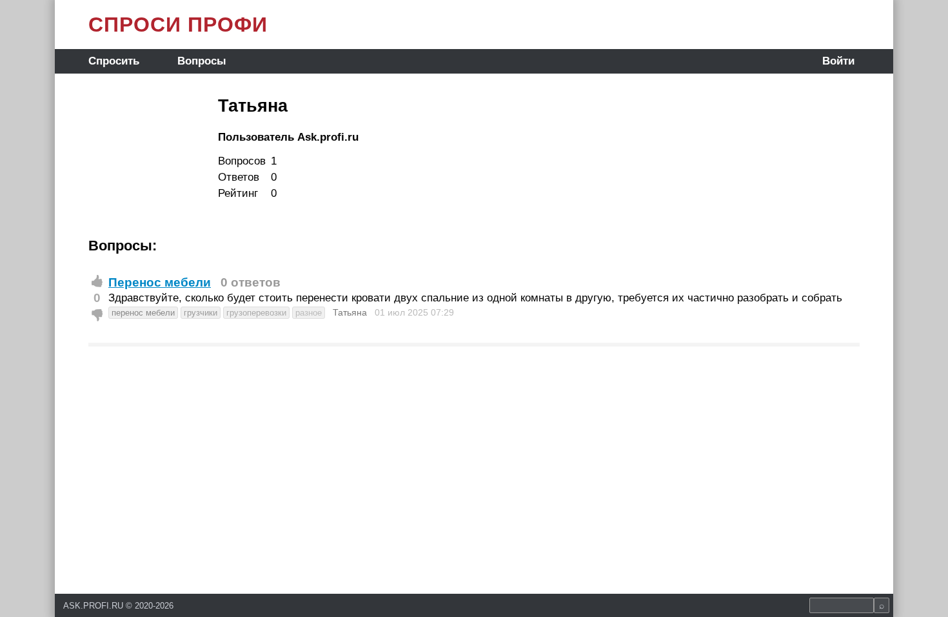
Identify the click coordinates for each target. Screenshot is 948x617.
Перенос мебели (159, 282)
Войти (838, 61)
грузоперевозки (256, 313)
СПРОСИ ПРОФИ (178, 24)
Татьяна (350, 312)
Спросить (113, 61)
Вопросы (201, 61)
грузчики (200, 313)
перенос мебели (143, 313)
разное (308, 313)
